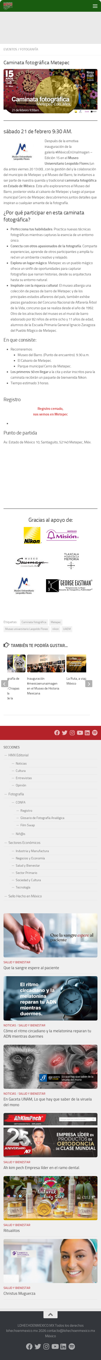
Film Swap (27, 825)
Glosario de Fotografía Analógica (42, 818)
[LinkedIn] (87, 732)
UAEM (67, 629)
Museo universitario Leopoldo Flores (26, 629)
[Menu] (95, 6)
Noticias (21, 764)
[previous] (4, 683)
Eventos (10, 49)
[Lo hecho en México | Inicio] (11, 6)
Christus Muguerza (19, 1293)
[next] (88, 683)
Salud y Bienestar (28, 866)
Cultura (21, 771)
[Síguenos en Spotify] (94, 732)
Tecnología (23, 887)
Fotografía (29, 49)
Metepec (56, 622)
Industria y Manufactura (32, 851)
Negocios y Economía (30, 858)
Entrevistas (24, 778)
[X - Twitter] (64, 732)
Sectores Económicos (24, 843)
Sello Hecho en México (25, 896)
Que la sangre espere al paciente (31, 967)
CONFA (20, 802)
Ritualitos (12, 1230)
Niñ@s (20, 834)
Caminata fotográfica (34, 622)
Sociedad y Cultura (28, 880)
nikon (55, 629)
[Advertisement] (52, 22)
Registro (26, 811)
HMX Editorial (18, 755)
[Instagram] (72, 732)
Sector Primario (26, 873)
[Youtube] (79, 732)
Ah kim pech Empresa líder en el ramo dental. (42, 1167)
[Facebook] (57, 732)
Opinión (21, 785)
